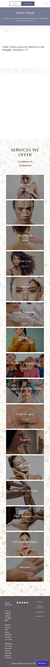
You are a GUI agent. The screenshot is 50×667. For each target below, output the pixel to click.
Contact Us (40, 616)
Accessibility (39, 612)
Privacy (39, 601)
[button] (46, 3)
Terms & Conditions (40, 607)
